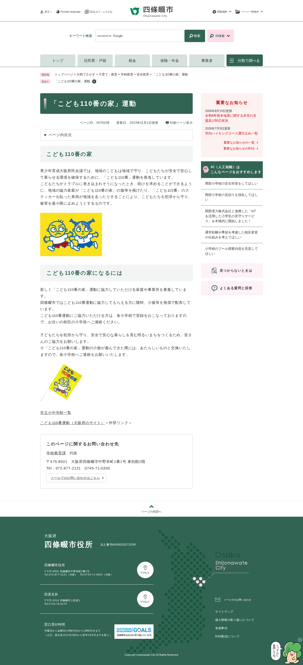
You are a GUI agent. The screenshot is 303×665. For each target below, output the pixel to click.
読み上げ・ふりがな (101, 11)
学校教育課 (56, 453)
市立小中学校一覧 (55, 413)
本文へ (48, 11)
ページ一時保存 (250, 11)
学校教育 (127, 74)
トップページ (64, 74)
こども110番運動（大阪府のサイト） (72, 423)
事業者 (207, 61)
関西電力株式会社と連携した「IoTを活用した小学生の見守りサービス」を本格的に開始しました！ (230, 216)
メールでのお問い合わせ (237, 599)
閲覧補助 (222, 11)
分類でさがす (86, 74)
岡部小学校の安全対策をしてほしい (231, 183)
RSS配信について (227, 636)
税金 (132, 61)
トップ (57, 61)
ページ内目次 (60, 135)
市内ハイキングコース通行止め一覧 (231, 133)
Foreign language (71, 11)
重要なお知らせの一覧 (239, 142)
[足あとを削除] (94, 81)
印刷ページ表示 (181, 122)
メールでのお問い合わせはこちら (75, 478)
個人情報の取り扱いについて (235, 619)
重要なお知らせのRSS (239, 148)
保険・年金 (169, 61)
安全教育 (143, 74)
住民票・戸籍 (95, 61)
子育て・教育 (108, 74)
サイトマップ (224, 611)
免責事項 (221, 628)
